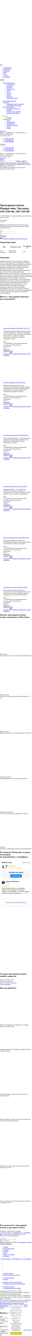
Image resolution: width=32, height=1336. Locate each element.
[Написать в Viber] (4, 1267)
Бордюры (6, 102)
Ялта (1, 65)
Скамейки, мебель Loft (13, 108)
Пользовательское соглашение (9, 1303)
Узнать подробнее (5, 984)
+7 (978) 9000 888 (8, 141)
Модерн (9, 93)
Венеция (9, 87)
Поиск (2, 159)
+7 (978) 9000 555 (8, 140)
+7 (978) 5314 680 (8, 138)
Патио (8, 95)
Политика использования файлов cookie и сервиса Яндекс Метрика (14, 1304)
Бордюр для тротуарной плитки (12, 1282)
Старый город (11, 84)
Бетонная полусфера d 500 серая (16, 328)
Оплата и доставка (12, 125)
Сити (8, 92)
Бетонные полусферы (13, 113)
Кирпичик (10, 86)
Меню (2, 80)
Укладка (9, 117)
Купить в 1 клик (8, 351)
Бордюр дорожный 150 (14, 382)
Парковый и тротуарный (14, 105)
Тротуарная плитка (9, 83)
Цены (8, 120)
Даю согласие (16, 1333)
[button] (17, 353)
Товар (1, 1323)
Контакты (3, 131)
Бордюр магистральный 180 (15, 435)
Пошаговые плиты (12, 98)
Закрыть (3, 144)
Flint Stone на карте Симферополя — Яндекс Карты (16, 905)
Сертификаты (11, 123)
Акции (9, 126)
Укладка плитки (8, 1273)
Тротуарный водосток (9, 101)
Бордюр (5, 1279)
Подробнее (6, 349)
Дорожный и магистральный (15, 104)
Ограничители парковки (14, 111)
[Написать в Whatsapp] (5, 1270)
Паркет (9, 90)
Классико (9, 96)
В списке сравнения (21, 238)
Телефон (2, 1320)
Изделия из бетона (8, 107)
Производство (11, 122)
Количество (3, 1326)
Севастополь (7, 69)
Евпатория (6, 71)
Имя (1, 1316)
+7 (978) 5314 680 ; (5, 1232)
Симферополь (7, 67)
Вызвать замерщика (6, 1244)
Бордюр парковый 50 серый (15, 486)
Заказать (3, 1331)
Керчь (5, 72)
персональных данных (24, 1242)
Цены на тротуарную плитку (11, 1275)
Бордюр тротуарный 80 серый (16, 537)
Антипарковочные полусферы (12, 1288)
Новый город (11, 89)
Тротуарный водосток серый (15, 587)
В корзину (3, 236)
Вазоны (9, 110)
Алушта (5, 75)
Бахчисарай (6, 77)
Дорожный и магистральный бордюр (14, 1283)
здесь (26, 1301)
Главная (2, 163)
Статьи (9, 128)
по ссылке (3, 1301)
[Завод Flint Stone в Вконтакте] (5, 1263)
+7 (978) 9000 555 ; (16, 1232)
